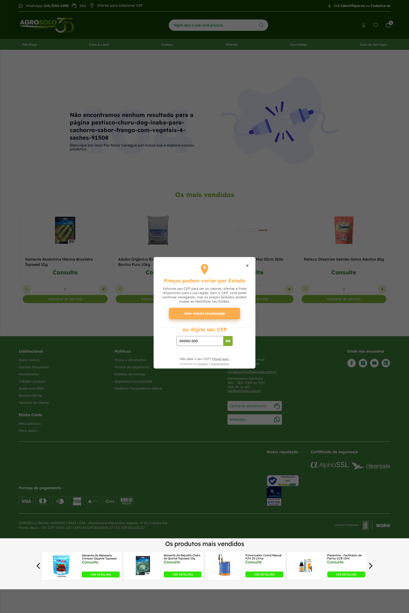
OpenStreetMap (220, 363)
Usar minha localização (204, 313)
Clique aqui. (220, 359)
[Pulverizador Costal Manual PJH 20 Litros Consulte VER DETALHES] (225, 576)
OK (228, 341)
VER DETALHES (100, 574)
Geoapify (203, 363)
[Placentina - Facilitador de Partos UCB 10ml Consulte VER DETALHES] (306, 576)
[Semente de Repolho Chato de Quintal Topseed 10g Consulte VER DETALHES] (143, 576)
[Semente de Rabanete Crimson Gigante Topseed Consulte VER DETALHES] (61, 576)
